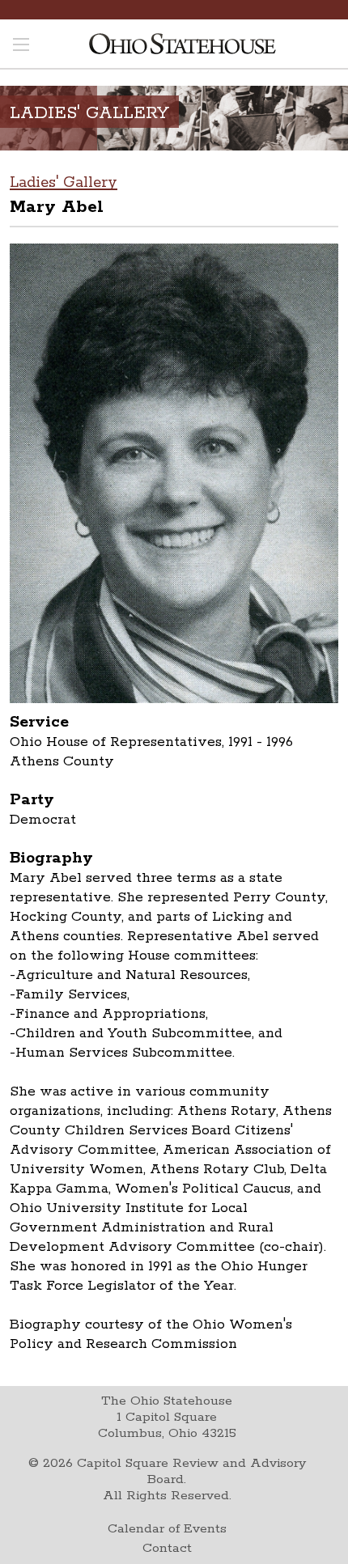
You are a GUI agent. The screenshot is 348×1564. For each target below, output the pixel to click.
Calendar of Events (167, 1528)
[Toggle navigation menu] (21, 46)
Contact (167, 1548)
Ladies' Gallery (63, 183)
